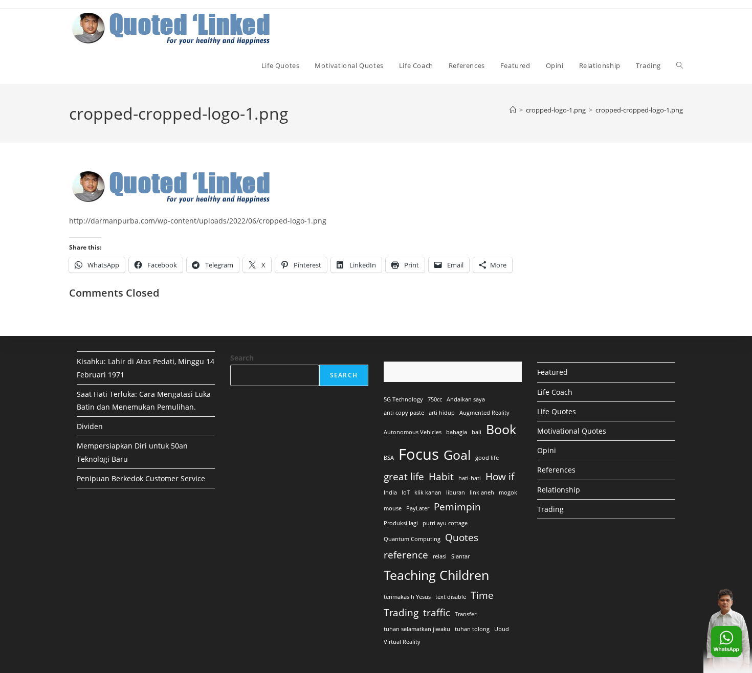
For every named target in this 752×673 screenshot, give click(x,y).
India (390, 492)
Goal (457, 454)
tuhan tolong (472, 629)
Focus (419, 454)
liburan (455, 492)
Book (501, 429)
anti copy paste (404, 412)
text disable (450, 596)
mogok (508, 492)
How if (499, 476)
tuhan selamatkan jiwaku (417, 629)
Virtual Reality (402, 641)
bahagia (456, 432)
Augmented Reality (484, 412)
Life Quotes (556, 411)
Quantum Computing (412, 539)
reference (406, 555)
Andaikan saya (466, 399)
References (556, 470)
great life (404, 476)
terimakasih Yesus (407, 596)
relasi (440, 556)
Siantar (460, 556)
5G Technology (403, 399)
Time (482, 595)
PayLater (417, 508)
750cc (435, 399)
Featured (552, 372)
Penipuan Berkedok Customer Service (141, 478)
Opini (546, 450)
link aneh (482, 492)
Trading (401, 612)
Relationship (558, 490)
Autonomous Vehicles (412, 432)
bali (476, 432)
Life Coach (554, 392)
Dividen (90, 426)
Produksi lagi (401, 523)
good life (487, 457)
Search (242, 358)
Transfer (465, 614)
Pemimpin (457, 506)
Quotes (461, 537)
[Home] (513, 110)
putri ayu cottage (445, 523)
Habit (441, 476)
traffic (436, 612)
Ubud (501, 629)
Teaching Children (436, 575)
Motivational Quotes (571, 431)
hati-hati (469, 478)
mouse (393, 508)
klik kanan (427, 492)
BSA (389, 457)
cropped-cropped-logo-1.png (639, 110)
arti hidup (442, 412)
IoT (406, 492)
